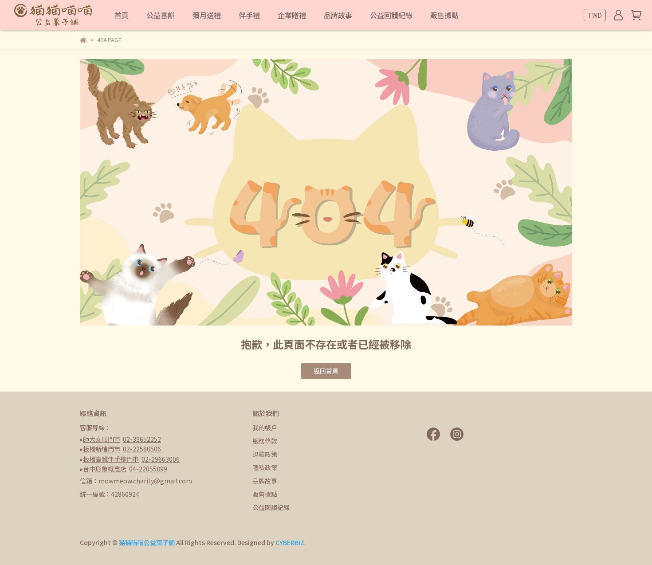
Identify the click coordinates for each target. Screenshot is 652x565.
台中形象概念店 (104, 468)
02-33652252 (142, 439)
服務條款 (264, 440)
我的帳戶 (264, 427)
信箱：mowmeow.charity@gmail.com (136, 480)
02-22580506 (142, 448)
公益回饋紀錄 (271, 507)
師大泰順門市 (101, 439)
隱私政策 (264, 467)
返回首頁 (326, 370)
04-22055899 (148, 468)
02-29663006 (160, 459)
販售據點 (264, 494)
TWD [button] (595, 15)
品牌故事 (264, 480)
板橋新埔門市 (101, 448)
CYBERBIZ (289, 542)
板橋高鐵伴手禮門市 (111, 459)
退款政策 (264, 454)
